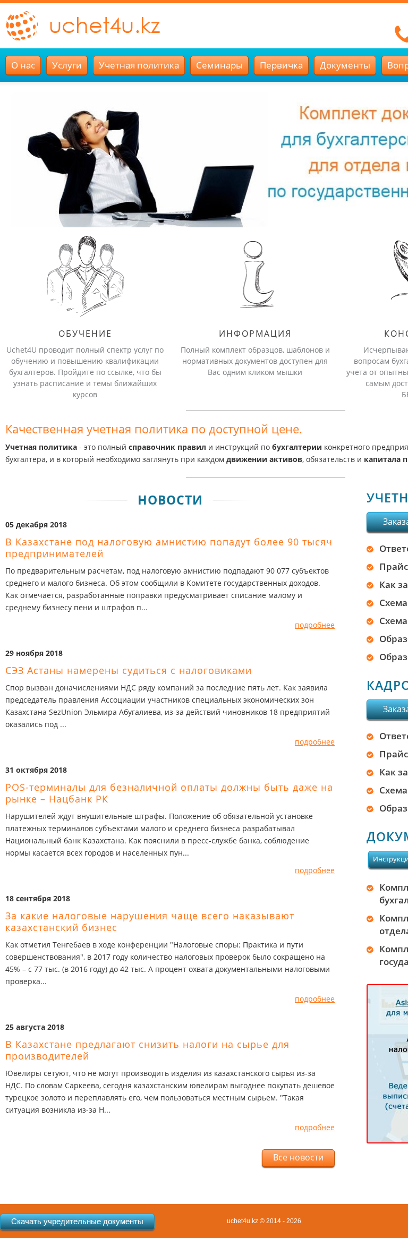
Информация (255, 333)
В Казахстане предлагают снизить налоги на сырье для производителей (147, 1050)
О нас (23, 65)
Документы (345, 65)
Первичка (281, 65)
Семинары (219, 65)
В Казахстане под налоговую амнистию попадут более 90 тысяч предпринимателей (169, 547)
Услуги (67, 65)
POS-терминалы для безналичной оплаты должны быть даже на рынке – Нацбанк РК (169, 793)
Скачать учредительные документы (77, 1221)
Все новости (298, 1157)
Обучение (85, 333)
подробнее (315, 625)
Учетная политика (139, 65)
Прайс (393, 566)
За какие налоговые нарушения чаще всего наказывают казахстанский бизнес (149, 921)
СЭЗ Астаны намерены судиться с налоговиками (128, 670)
